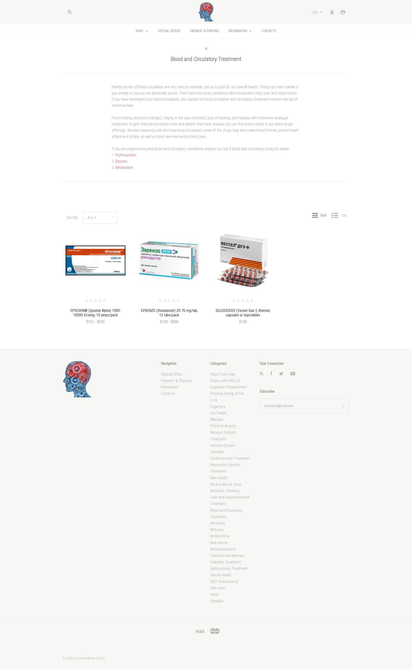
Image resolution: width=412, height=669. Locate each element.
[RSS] (261, 374)
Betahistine (124, 167)
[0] (342, 12)
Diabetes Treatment (225, 562)
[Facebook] (271, 374)
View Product (95, 260)
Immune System (222, 445)
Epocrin (121, 161)
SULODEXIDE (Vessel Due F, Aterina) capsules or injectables (243, 312)
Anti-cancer (219, 542)
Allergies (216, 419)
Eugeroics (218, 406)
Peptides (217, 452)
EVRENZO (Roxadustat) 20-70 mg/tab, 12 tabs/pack (169, 312)
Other (214, 594)
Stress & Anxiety (223, 426)
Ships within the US (225, 380)
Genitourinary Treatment (228, 568)
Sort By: (72, 217)
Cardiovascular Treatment (230, 458)
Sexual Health (220, 575)
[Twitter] (281, 374)
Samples (217, 601)
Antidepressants (223, 549)
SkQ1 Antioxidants (224, 581)
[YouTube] (292, 374)
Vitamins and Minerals (227, 555)
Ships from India (222, 374)
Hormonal (217, 523)
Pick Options (96, 334)
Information (238, 31)
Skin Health (218, 478)
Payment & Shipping (204, 31)
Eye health (218, 413)
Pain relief (218, 588)
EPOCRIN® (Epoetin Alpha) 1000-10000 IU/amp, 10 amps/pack (95, 312)
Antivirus (217, 529)
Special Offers (169, 31)
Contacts (269, 31)
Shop (140, 31)
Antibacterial (220, 536)
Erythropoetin (126, 155)
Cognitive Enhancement (228, 387)
